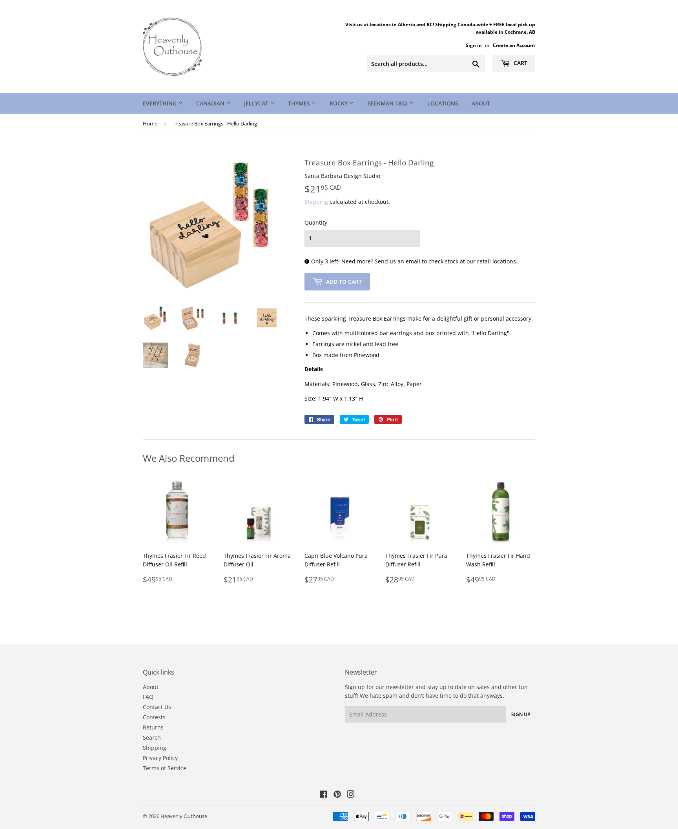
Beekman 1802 (388, 103)
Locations (442, 103)
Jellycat (257, 103)
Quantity (315, 222)
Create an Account (514, 45)
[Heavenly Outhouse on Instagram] (351, 795)
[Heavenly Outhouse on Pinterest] (337, 795)
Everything (160, 103)
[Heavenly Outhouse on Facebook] (323, 795)
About (481, 103)
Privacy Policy (160, 758)
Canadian (211, 103)
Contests (154, 717)
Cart (519, 63)
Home (150, 123)
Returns (153, 727)
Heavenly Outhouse (183, 816)
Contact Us (157, 707)
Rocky (339, 103)
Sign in (474, 45)
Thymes (300, 103)
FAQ (148, 696)
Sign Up (520, 714)
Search (152, 737)
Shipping (316, 201)
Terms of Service (164, 768)
